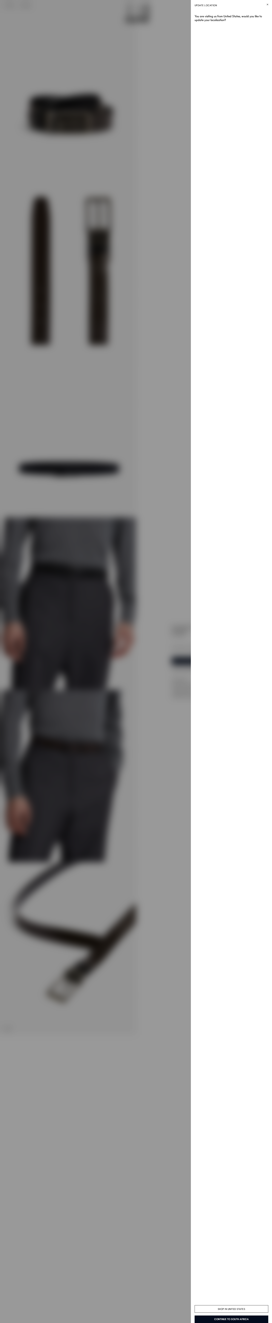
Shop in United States (231, 1309)
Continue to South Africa (231, 1319)
